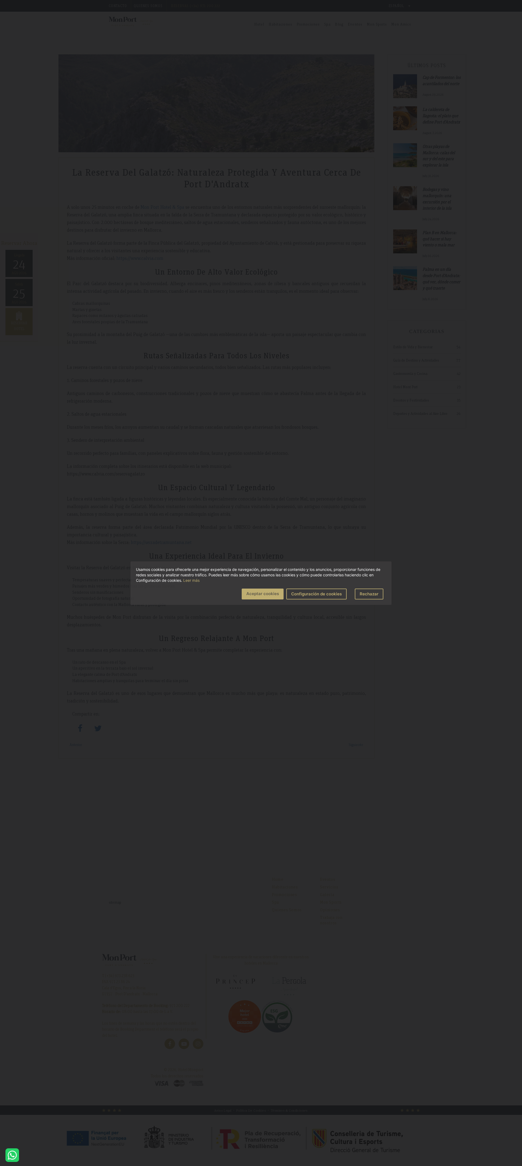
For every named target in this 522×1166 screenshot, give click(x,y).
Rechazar (369, 593)
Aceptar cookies (262, 593)
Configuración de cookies (316, 593)
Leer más (191, 580)
